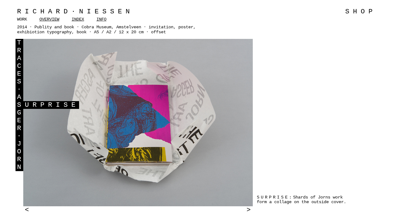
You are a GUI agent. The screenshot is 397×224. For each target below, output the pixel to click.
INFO (101, 19)
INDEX (78, 19)
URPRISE (52, 105)
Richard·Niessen (75, 12)
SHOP (360, 12)
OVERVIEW (49, 19)
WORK (22, 19)
